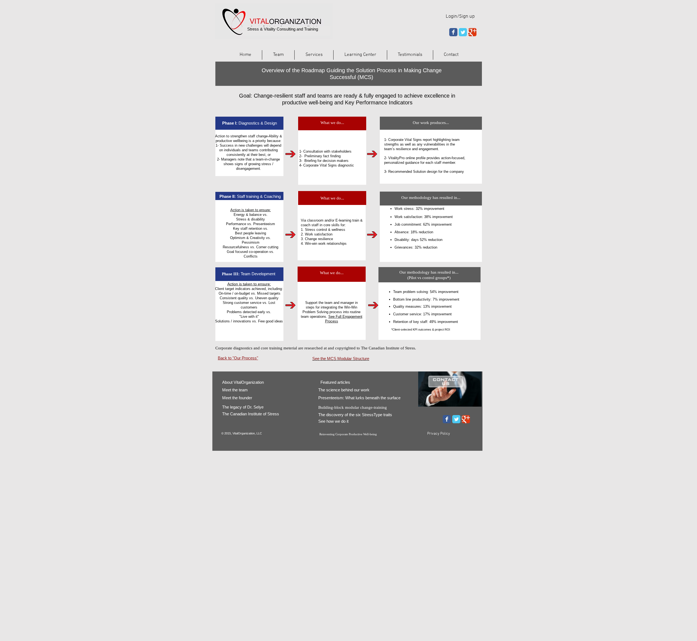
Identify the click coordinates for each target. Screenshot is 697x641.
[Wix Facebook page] (453, 32)
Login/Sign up (460, 16)
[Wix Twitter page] (463, 32)
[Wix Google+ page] (472, 32)
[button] (314, 55)
